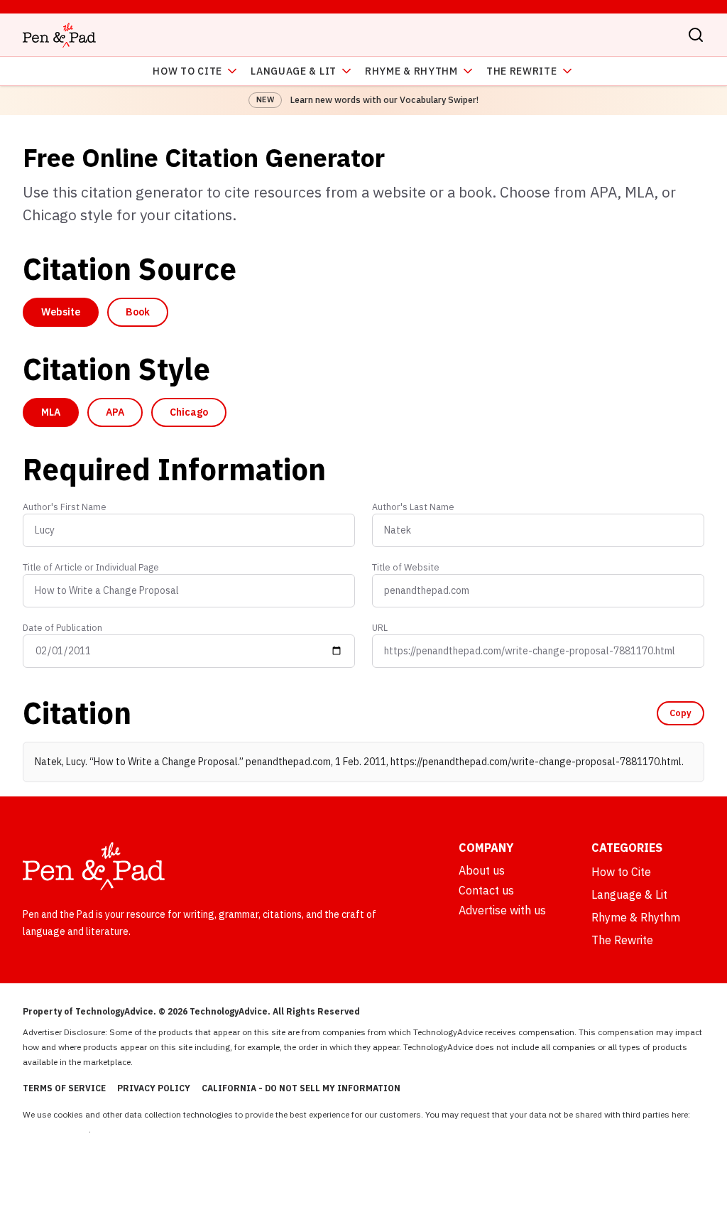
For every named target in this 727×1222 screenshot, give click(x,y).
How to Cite (187, 71)
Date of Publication (62, 627)
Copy (680, 712)
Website (60, 312)
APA (115, 412)
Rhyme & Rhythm (411, 71)
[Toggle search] (695, 34)
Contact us (486, 890)
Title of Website (405, 567)
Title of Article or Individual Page (91, 567)
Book (138, 312)
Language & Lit (294, 71)
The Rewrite (521, 71)
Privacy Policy (153, 1088)
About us (482, 870)
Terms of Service (64, 1088)
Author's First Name (64, 506)
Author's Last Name (413, 506)
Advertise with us (502, 910)
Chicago (189, 412)
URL (380, 627)
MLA (50, 412)
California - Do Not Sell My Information (301, 1088)
